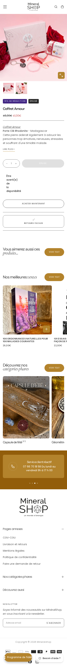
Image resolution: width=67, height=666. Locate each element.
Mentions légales (13, 550)
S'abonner (53, 622)
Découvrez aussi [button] (13, 590)
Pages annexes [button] (13, 529)
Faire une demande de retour (22, 564)
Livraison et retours (15, 544)
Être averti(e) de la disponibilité (8, 183)
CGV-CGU (9, 537)
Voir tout (54, 252)
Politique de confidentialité (19, 557)
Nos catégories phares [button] (17, 577)
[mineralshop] (33, 507)
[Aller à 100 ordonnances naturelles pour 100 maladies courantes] (27, 309)
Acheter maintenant (33, 203)
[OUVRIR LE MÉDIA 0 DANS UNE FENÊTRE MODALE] (61, 75)
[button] (5, 7)
